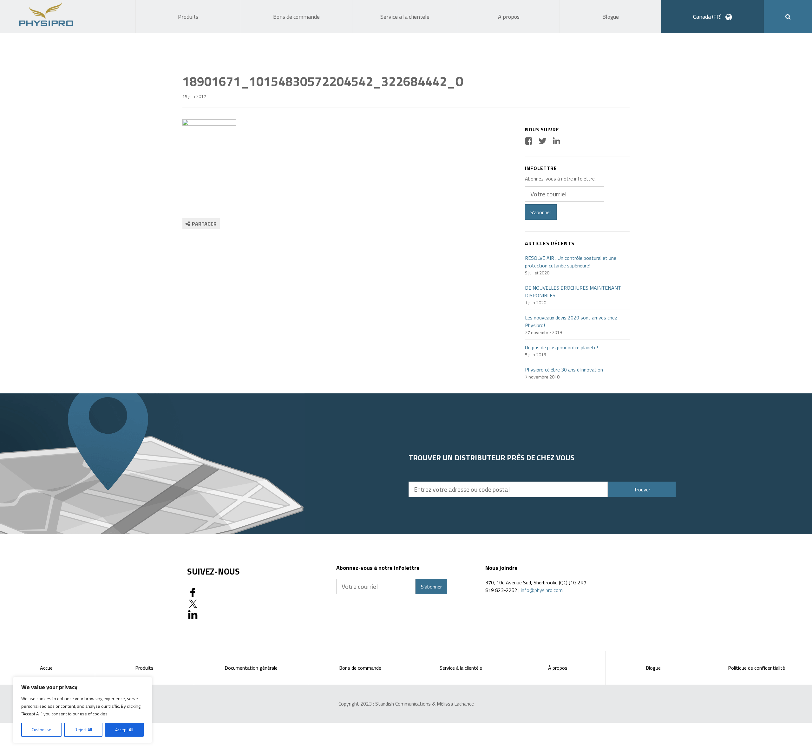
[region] (82, 710)
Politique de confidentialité (756, 668)
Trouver (642, 489)
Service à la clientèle (461, 668)
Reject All (83, 729)
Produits (144, 668)
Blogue (653, 668)
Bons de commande (360, 668)
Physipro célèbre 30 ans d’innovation (564, 369)
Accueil (47, 668)
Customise (41, 729)
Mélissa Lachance (455, 703)
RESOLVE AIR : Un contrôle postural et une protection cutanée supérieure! (570, 261)
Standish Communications (403, 703)
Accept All (124, 729)
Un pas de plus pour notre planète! (561, 347)
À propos (557, 668)
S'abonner (540, 212)
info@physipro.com (542, 590)
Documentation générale (251, 668)
